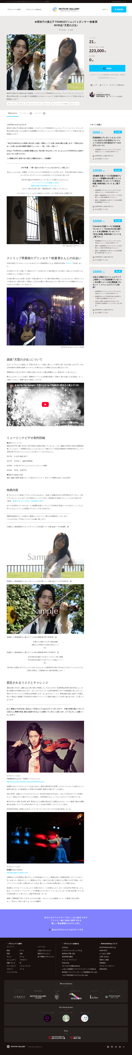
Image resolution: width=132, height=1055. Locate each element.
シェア (95, 85)
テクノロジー (11, 966)
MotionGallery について (119, 1)
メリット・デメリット (69, 960)
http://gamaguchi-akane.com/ (17, 872)
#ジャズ (47, 104)
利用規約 (103, 963)
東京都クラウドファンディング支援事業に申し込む (78, 972)
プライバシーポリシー (107, 966)
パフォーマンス (25, 966)
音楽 (71, 30)
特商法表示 (103, 969)
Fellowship (65, 963)
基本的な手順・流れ (68, 953)
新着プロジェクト (44, 953)
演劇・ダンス (11, 963)
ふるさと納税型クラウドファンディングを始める (78, 969)
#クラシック (74, 104)
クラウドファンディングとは (72, 950)
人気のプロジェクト (45, 950)
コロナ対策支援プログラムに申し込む (75, 975)
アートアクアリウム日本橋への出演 (45, 182)
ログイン (105, 9)
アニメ (9, 956)
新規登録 (120, 9)
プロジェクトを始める (33, 9)
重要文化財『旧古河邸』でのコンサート (45, 185)
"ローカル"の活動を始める (71, 966)
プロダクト (23, 960)
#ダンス (22, 104)
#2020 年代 (103, 950)
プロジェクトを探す (14, 9)
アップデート (25, 113)
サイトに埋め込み (118, 85)
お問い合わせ (104, 956)
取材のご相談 (104, 960)
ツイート (105, 85)
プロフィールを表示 (115, 96)
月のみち (69, 263)
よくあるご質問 (105, 953)
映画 (8, 950)
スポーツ (10, 969)
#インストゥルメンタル (34, 104)
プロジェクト (12, 113)
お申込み (65, 947)
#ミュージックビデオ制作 (60, 104)
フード (22, 969)
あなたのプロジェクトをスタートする (67, 929)
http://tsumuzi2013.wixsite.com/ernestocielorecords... (26, 781)
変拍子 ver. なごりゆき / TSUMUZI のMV (28, 501)
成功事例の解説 (67, 956)
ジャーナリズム (12, 972)
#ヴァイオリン (12, 104)
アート (22, 950)
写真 (8, 953)
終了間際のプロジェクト (45, 956)
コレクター (39, 113)
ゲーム (22, 956)
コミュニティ (11, 960)
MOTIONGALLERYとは (108, 947)
